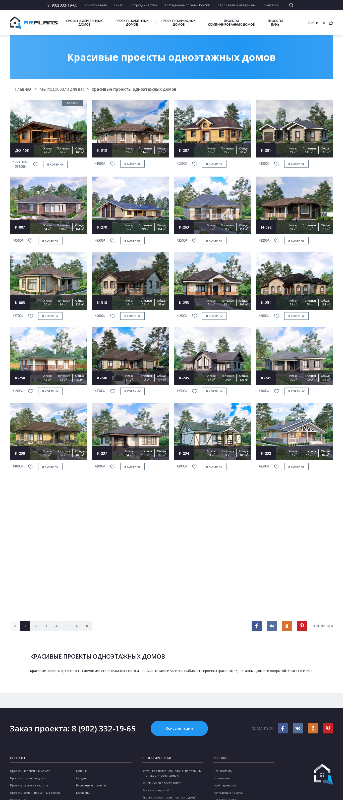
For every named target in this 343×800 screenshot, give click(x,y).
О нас (118, 5)
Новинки (82, 771)
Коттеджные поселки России (187, 5)
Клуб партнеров (224, 785)
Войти (313, 22)
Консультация (96, 5)
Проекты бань (275, 22)
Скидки (81, 778)
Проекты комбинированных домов (231, 22)
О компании (222, 778)
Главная (23, 89)
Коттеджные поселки (228, 792)
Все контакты (223, 771)
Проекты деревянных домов (84, 22)
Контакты (271, 5)
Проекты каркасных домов (178, 22)
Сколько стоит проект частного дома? (169, 797)
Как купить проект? (155, 790)
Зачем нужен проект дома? (161, 783)
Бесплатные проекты (91, 785)
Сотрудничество (143, 5)
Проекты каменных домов (132, 22)
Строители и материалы (237, 5)
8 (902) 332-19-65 (62, 5)
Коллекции (83, 792)
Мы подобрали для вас (61, 89)
